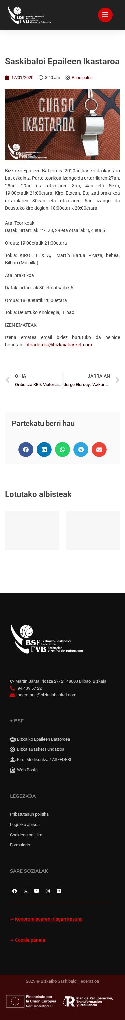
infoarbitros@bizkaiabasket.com (58, 344)
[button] (25, 449)
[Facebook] (14, 891)
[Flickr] (58, 891)
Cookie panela (30, 940)
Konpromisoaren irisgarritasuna (49, 919)
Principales (82, 77)
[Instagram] (47, 891)
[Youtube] (36, 891)
